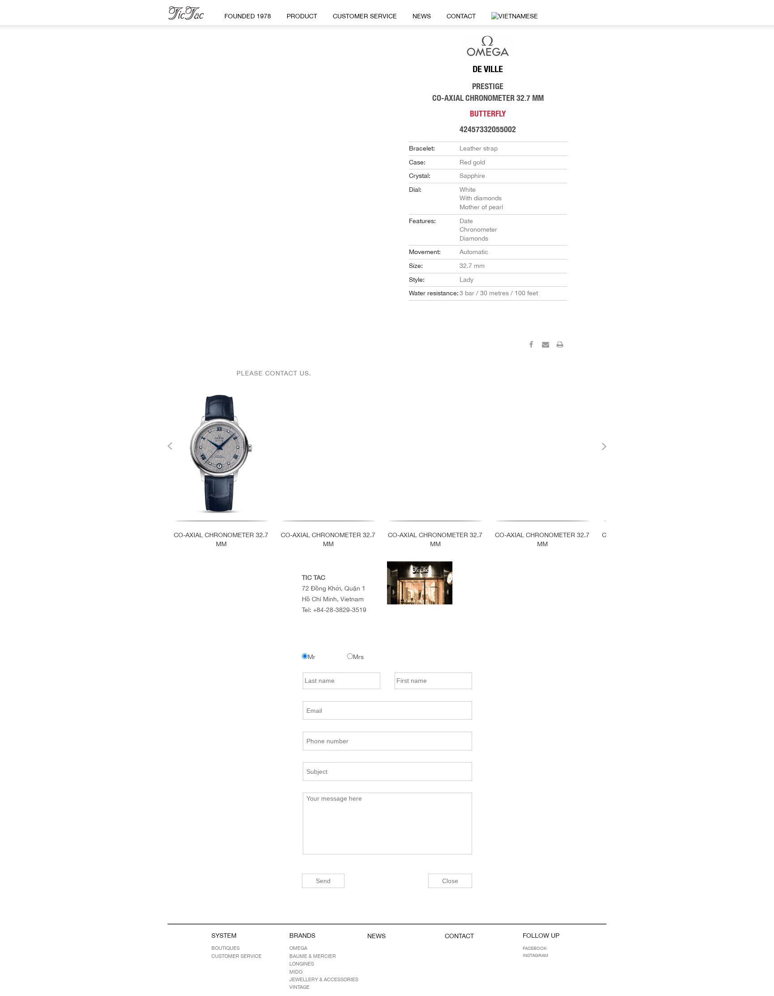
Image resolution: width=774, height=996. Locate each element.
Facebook (535, 948)
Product (302, 16)
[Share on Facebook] (531, 346)
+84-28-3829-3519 (339, 609)
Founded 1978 (247, 16)
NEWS (422, 16)
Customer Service (365, 16)
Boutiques (225, 948)
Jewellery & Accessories (323, 979)
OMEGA (298, 948)
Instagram (535, 955)
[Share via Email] (545, 346)
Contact (461, 16)
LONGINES (301, 963)
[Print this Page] (560, 346)
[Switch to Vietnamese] (513, 16)
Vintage (299, 987)
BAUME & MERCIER (312, 956)
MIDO (295, 971)
